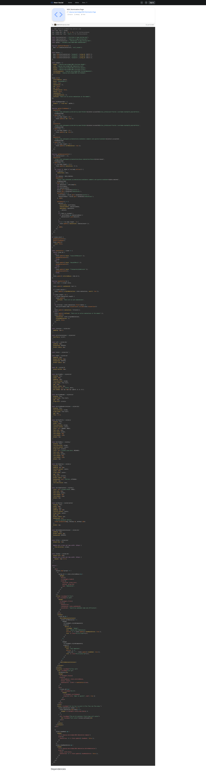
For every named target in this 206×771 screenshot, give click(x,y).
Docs (83, 2)
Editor (77, 2)
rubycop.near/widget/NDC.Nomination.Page (82, 12)
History (78, 14)
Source (71, 14)
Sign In (152, 2)
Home (70, 2)
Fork (84, 14)
